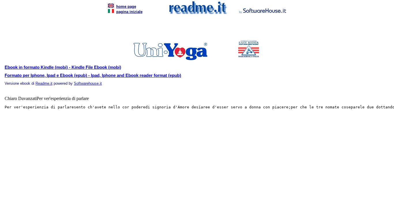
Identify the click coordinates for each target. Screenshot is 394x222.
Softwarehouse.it (88, 83)
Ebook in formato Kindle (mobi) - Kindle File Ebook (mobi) (63, 67)
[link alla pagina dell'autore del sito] (264, 11)
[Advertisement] (195, 29)
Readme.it (43, 83)
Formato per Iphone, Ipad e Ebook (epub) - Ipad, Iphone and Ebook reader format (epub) (93, 75)
